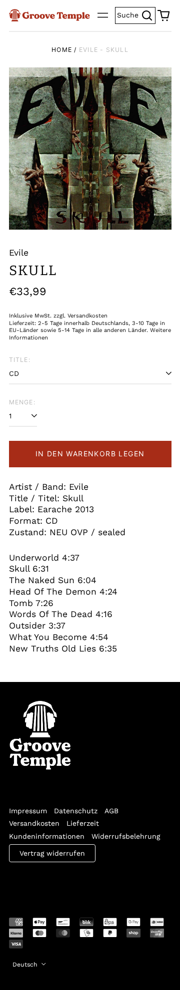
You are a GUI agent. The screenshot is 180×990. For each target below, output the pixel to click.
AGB (111, 811)
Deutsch (26, 964)
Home (62, 49)
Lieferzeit (82, 823)
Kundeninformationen (46, 836)
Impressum (28, 811)
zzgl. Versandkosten (81, 316)
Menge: (22, 402)
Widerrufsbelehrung (126, 836)
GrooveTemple (55, 883)
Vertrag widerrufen (52, 853)
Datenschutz (76, 811)
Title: (19, 359)
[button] (164, 15)
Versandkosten (34, 823)
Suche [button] (136, 14)
